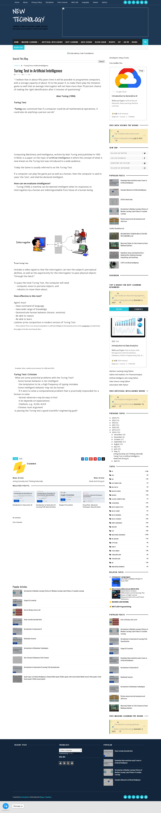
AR (113, 479)
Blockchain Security (30, 638)
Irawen (95, 2)
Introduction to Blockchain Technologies (36, 648)
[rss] (137, 2)
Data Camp (116, 511)
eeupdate (85, 2)
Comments (138, 309)
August (117, 444)
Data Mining (116, 515)
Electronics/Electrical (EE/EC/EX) (125, 589)
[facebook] (129, 2)
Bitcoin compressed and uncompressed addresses (133, 220)
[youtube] (142, 2)
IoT (119, 42)
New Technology (28, 15)
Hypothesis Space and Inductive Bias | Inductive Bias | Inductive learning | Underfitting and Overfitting (132, 255)
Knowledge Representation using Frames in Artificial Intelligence (134, 181)
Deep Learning (72, 42)
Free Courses (62, 2)
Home (17, 2)
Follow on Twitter (119, 153)
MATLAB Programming (121, 606)
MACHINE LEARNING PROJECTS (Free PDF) (132, 580)
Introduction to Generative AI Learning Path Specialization (46, 506)
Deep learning (117, 523)
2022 (114, 423)
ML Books (115, 539)
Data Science (86, 42)
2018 (114, 432)
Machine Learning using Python (121, 371)
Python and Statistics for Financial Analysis (125, 374)
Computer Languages (121, 577)
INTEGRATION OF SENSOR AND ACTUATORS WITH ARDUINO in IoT (134, 234)
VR (112, 563)
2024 (114, 418)
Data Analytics (117, 507)
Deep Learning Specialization (33, 619)
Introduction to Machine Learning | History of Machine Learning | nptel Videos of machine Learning (54, 591)
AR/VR (126, 42)
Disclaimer (50, 2)
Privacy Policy (36, 2)
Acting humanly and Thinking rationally (128, 454)
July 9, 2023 (138, 138)
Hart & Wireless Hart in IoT (32, 610)
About (25, 2)
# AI (20, 459)
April (116, 461)
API (113, 475)
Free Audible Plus (115, 63)
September (118, 442)
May (116, 451)
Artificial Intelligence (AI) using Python (123, 378)
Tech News (115, 551)
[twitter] (125, 2)
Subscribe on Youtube (120, 163)
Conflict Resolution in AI (116, 228)
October (117, 439)
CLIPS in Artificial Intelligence (130, 262)
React (114, 547)
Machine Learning (29, 42)
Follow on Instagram (120, 168)
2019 (114, 430)
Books (134, 42)
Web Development (118, 567)
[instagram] (133, 2)
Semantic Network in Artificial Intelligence (133, 190)
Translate (76, 753)
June (116, 449)
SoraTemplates (24, 797)
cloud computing (118, 499)
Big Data (115, 487)
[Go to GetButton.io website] (5, 810)
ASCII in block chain (126, 199)
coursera (115, 503)
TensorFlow (116, 555)
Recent (119, 309)
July (115, 446)
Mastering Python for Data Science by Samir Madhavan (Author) (134, 244)
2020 (114, 427)
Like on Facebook (118, 158)
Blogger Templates (46, 797)
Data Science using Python (119, 381)
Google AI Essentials (66, 505)
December (118, 434)
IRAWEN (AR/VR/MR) (120, 602)
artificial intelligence (59, 157)
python (114, 543)
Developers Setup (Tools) (119, 58)
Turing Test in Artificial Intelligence (127, 456)
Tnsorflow (116, 559)
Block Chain (100, 42)
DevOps (112, 42)
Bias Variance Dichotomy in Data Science (36, 657)
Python (104, 2)
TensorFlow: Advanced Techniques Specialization (92, 506)
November (118, 437)
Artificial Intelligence (52, 42)
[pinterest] (146, 2)
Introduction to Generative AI (22, 505)
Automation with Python (118, 385)
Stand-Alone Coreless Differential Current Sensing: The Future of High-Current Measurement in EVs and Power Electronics (132, 595)
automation (116, 483)
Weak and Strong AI (121, 458)
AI (21, 66)
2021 (114, 425)
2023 (114, 420)
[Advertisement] (58, 136)
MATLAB (74, 2)
